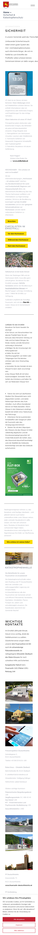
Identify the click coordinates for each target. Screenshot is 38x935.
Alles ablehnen (19, 930)
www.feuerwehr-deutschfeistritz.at (18, 885)
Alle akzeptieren (19, 919)
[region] (19, 915)
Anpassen (19, 925)
